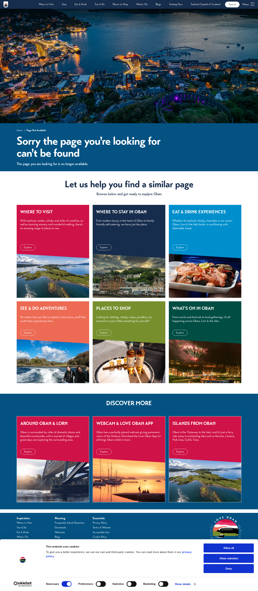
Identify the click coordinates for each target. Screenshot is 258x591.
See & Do (100, 4)
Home (19, 130)
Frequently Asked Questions (69, 522)
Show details (183, 584)
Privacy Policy (100, 522)
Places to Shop (120, 4)
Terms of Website (102, 527)
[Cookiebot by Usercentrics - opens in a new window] (22, 584)
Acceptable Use (101, 532)
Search (232, 4)
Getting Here (176, 4)
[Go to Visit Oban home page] (6, 4)
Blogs (158, 4)
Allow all (228, 547)
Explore (28, 247)
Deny (229, 568)
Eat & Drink (81, 4)
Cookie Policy (100, 536)
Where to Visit (46, 4)
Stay (64, 4)
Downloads (60, 527)
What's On (142, 4)
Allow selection (228, 558)
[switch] (101, 584)
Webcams (60, 532)
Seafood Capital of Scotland (205, 4)
